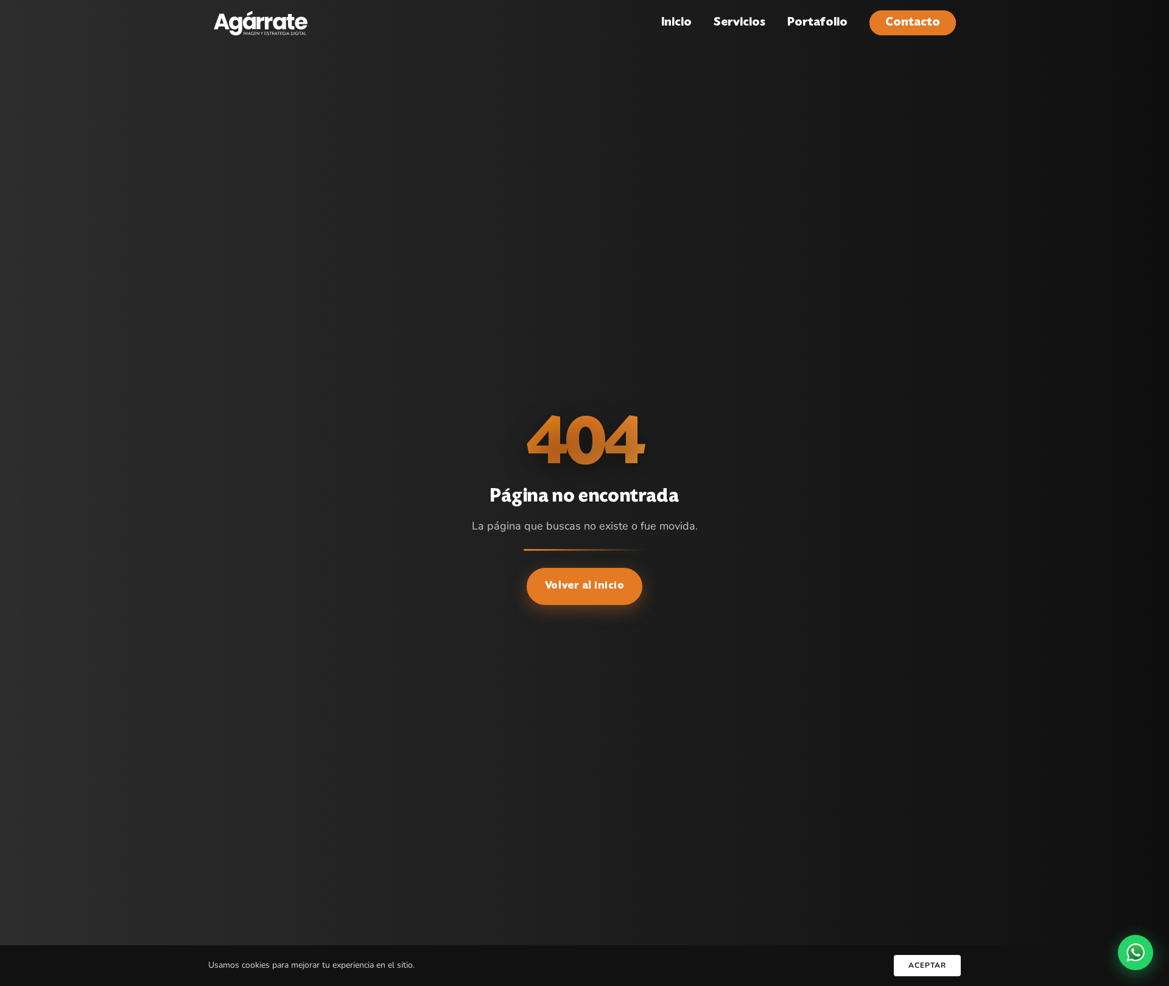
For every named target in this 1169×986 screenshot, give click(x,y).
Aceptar (927, 965)
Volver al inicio (585, 586)
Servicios (739, 23)
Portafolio (817, 23)
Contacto (912, 23)
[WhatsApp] (1135, 952)
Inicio (676, 23)
